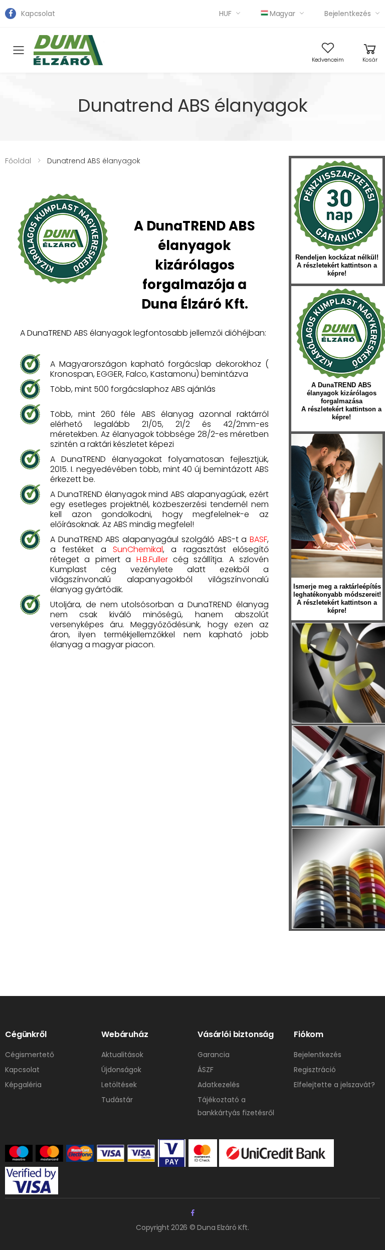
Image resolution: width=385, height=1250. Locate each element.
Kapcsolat (38, 14)
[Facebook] (10, 13)
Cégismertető (29, 1055)
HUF (225, 14)
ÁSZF (206, 1070)
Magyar (282, 14)
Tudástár (117, 1100)
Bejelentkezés (347, 14)
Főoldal (18, 161)
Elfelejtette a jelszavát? (334, 1085)
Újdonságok (121, 1070)
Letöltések (119, 1085)
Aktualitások (122, 1055)
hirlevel (336, 506)
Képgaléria (23, 1085)
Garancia (214, 1055)
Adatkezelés (219, 1085)
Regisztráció (315, 1070)
